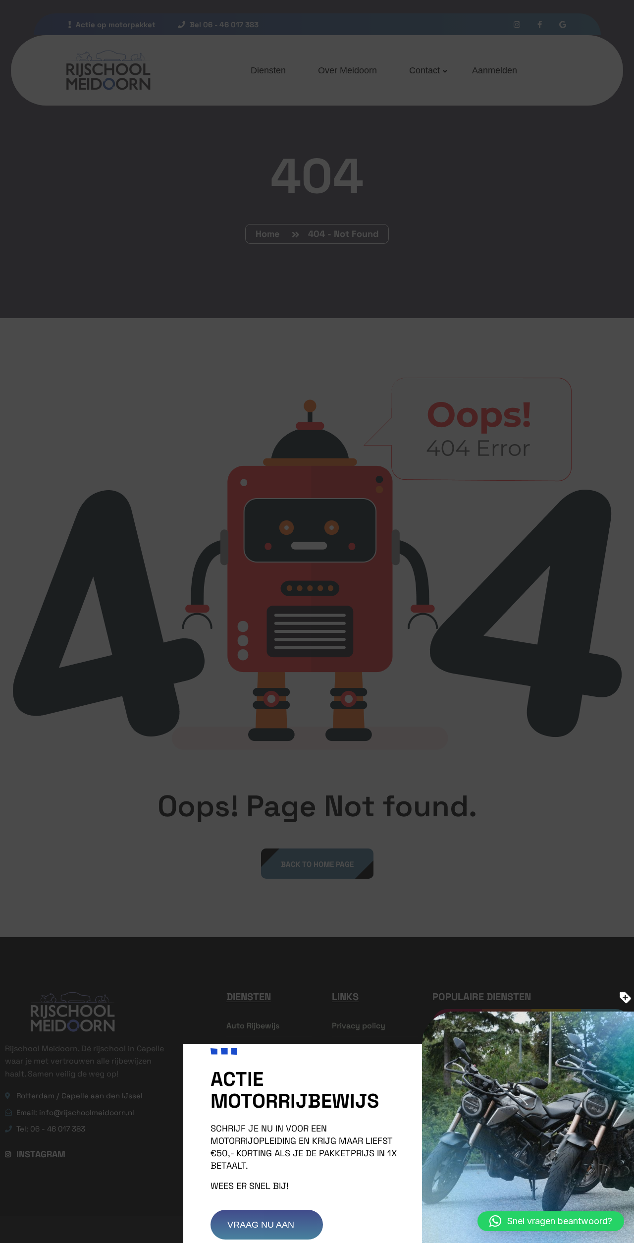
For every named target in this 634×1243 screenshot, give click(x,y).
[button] (550, 1221)
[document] (317, 621)
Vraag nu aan (262, 1225)
